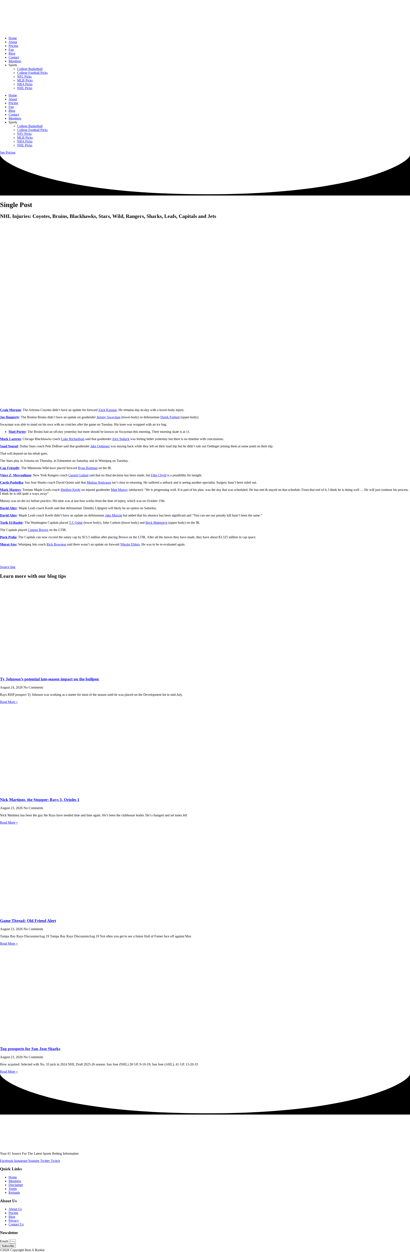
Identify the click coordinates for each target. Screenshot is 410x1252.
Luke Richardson (72, 439)
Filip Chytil (158, 475)
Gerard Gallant (78, 475)
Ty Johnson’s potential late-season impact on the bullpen (49, 679)
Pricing (13, 46)
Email (4, 1241)
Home (13, 38)
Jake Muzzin (113, 515)
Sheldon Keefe (70, 490)
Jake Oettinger (100, 446)
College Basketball (29, 69)
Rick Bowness (56, 544)
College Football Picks (32, 72)
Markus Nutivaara (99, 482)
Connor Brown (38, 530)
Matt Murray (119, 490)
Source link (7, 567)
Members (15, 61)
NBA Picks (24, 84)
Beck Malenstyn (156, 522)
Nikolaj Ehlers (130, 544)
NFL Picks (24, 76)
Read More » (9, 702)
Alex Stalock (120, 439)
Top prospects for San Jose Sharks (30, 1048)
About (13, 42)
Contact (14, 57)
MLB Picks (25, 80)
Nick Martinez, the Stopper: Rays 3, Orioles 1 (39, 799)
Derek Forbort (170, 417)
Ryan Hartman (88, 468)
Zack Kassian (107, 410)
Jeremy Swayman (108, 417)
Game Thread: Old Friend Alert (28, 920)
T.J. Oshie (76, 522)
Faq (11, 49)
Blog (12, 53)
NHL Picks (24, 88)
